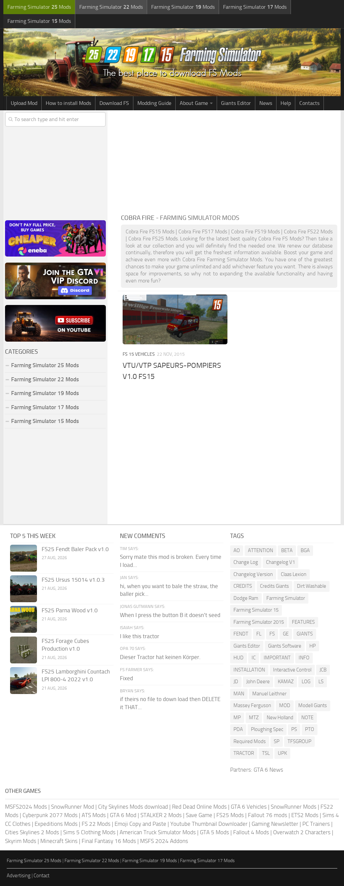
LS (321, 682)
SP (277, 741)
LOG (306, 682)
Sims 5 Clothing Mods (89, 832)
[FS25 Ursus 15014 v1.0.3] (23, 588)
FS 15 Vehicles (139, 354)
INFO (304, 658)
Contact (41, 876)
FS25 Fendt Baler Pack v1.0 (75, 549)
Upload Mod (24, 103)
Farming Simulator (285, 598)
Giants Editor (236, 103)
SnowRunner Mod (72, 806)
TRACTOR (243, 753)
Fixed (126, 678)
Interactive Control (292, 670)
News (265, 103)
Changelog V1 (280, 562)
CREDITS (242, 586)
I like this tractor (139, 636)
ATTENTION (260, 550)
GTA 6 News (268, 769)
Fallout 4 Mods (251, 832)
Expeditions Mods (56, 823)
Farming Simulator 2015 (258, 622)
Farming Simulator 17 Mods (45, 407)
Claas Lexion (293, 574)
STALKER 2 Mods (161, 815)
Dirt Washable (311, 586)
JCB (323, 670)
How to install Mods (68, 103)
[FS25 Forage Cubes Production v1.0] (23, 650)
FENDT (240, 634)
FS (272, 634)
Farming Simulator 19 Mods (45, 393)
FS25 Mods (230, 815)
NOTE (307, 718)
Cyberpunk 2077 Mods (50, 815)
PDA (238, 729)
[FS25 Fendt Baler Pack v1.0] (23, 558)
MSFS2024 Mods (26, 806)
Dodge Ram (245, 598)
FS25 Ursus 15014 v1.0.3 (73, 579)
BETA (287, 550)
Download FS (114, 103)
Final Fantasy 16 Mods (109, 841)
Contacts (309, 103)
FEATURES (303, 622)
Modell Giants (312, 705)
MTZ (254, 718)
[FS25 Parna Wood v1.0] (23, 619)
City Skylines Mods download (133, 806)
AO (236, 550)
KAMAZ (286, 682)
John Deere (258, 682)
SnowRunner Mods (293, 806)
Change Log (245, 562)
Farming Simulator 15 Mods (45, 421)
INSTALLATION (249, 670)
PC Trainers (316, 823)
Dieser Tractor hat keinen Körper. (160, 657)
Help (286, 103)
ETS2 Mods (304, 815)
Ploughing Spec (267, 729)
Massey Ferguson (252, 705)
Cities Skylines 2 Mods (32, 832)
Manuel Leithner (269, 694)
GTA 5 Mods (214, 832)
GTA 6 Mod (123, 815)
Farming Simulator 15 (255, 610)
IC (254, 658)
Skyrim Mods (20, 841)
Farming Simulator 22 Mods (45, 379)
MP (237, 718)
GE (286, 634)
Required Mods (249, 741)
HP (312, 646)
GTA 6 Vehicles (249, 806)
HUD (238, 658)
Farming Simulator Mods (39, 7)
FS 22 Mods (96, 823)
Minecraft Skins (59, 841)
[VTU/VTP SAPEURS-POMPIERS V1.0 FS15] (175, 319)
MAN (238, 694)
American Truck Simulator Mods (158, 832)
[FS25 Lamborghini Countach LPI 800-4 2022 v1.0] (23, 680)
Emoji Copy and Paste (140, 823)
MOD (284, 705)
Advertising (19, 876)
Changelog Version (253, 574)
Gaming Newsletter (275, 823)
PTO (309, 729)
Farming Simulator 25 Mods (34, 860)
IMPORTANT (277, 658)
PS (294, 729)
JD (235, 682)
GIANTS (305, 634)
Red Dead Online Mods (199, 806)
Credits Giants (274, 586)
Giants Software (284, 646)
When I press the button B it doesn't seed (170, 615)
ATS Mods (94, 815)
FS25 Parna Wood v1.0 (70, 610)
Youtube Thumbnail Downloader (209, 823)
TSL (266, 753)
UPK (282, 753)
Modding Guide (154, 103)
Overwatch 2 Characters (302, 832)
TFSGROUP (299, 741)
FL (258, 634)
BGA (305, 550)
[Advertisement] (229, 161)
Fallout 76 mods (267, 815)
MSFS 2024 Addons (164, 841)
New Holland (280, 718)
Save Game (199, 815)
